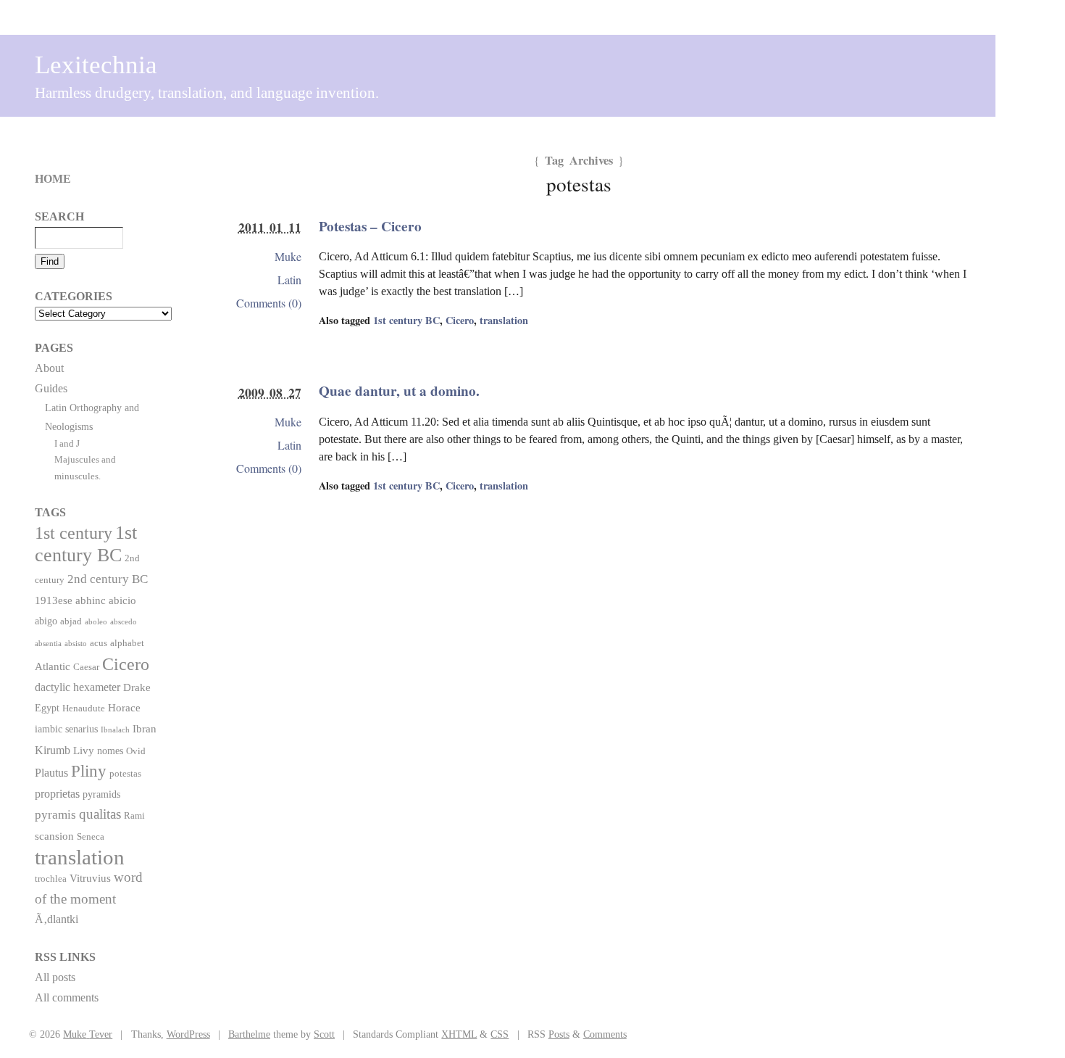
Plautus (51, 772)
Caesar (86, 667)
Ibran (144, 728)
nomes (110, 750)
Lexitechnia (96, 65)
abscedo (123, 622)
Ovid (136, 751)
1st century (73, 533)
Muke (288, 256)
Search (59, 216)
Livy (83, 750)
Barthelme (249, 1034)
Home (53, 179)
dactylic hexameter (77, 687)
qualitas (100, 814)
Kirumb (52, 750)
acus (98, 643)
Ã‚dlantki (56, 919)
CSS (499, 1034)
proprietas (57, 794)
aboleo (96, 622)
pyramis (55, 815)
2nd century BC (107, 578)
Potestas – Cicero (370, 226)
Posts (558, 1034)
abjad (71, 621)
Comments (605, 1034)
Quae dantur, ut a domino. (399, 391)
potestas (125, 774)
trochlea (51, 879)
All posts (55, 977)
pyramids (101, 794)
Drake (137, 687)
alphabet (127, 643)
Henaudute (83, 708)
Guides (51, 388)
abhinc (90, 600)
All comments (67, 997)
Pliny (88, 771)
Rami (134, 816)
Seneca (90, 837)
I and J (67, 443)
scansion (54, 836)
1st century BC (406, 320)
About (49, 368)
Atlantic (52, 666)
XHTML (459, 1034)
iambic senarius (66, 729)
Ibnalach (115, 730)
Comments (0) (268, 302)
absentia (48, 644)
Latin (289, 279)
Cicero (460, 320)
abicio (122, 600)
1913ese (53, 600)
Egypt (47, 708)
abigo (46, 621)
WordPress (188, 1034)
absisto (75, 644)
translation (504, 320)
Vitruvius (90, 878)
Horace (124, 707)
